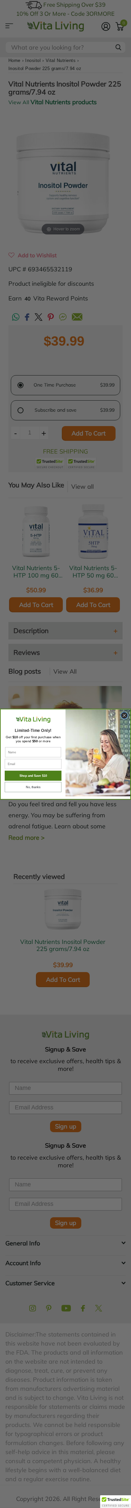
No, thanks (33, 787)
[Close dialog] (124, 715)
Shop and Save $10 (33, 775)
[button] (115, 1501)
